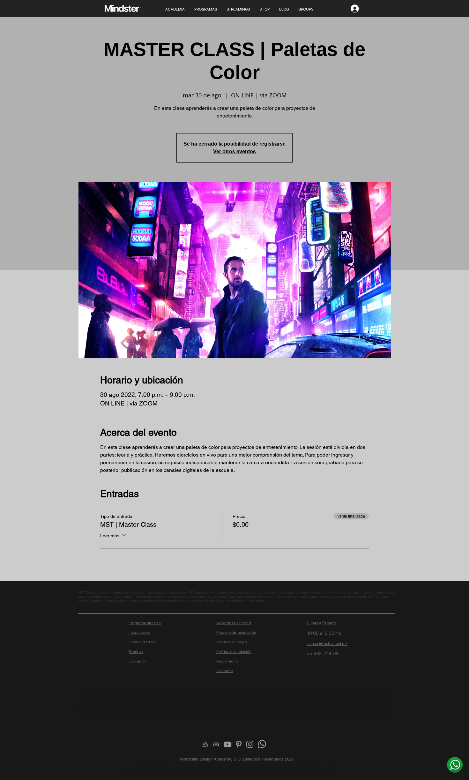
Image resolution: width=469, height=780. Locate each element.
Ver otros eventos (234, 151)
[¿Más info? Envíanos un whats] (455, 765)
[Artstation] (205, 744)
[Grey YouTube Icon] (227, 744)
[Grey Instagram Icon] (250, 744)
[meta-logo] (216, 744)
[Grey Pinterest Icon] (238, 744)
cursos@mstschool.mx (327, 643)
